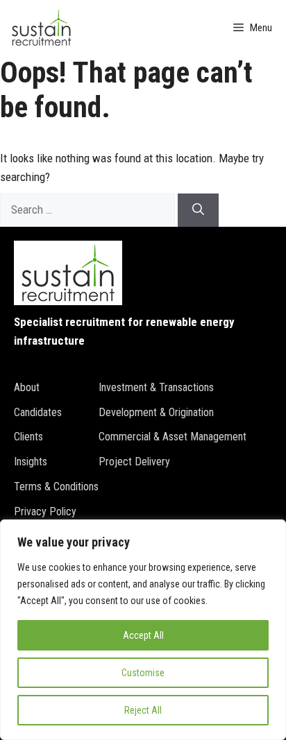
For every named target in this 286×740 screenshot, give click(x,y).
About (27, 387)
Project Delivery (134, 461)
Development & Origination (156, 412)
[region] (143, 629)
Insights (30, 461)
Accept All (143, 635)
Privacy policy (45, 511)
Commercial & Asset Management (172, 436)
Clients (28, 436)
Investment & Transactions (156, 387)
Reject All (143, 710)
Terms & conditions (56, 486)
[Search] (198, 210)
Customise (143, 672)
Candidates (38, 412)
